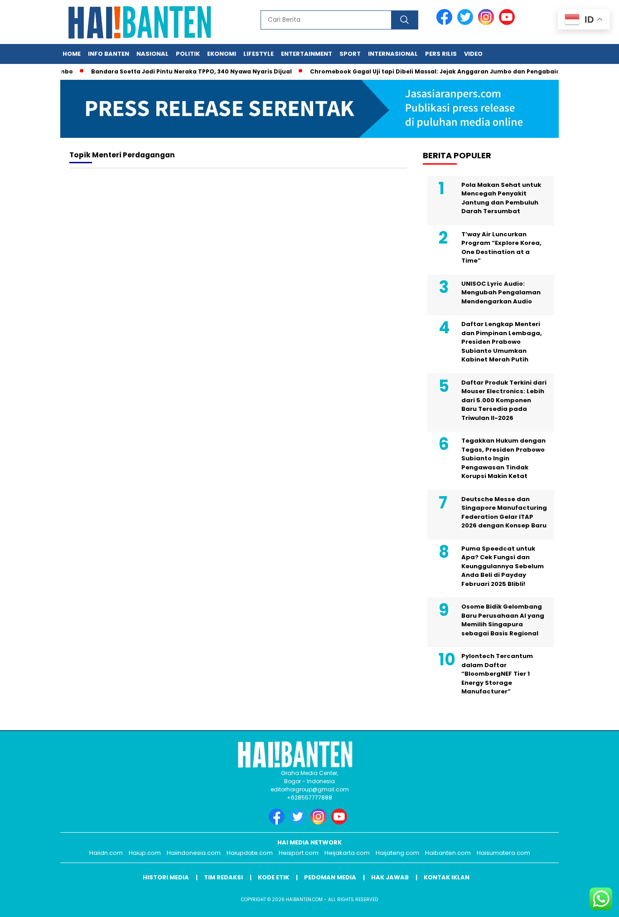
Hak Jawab (390, 877)
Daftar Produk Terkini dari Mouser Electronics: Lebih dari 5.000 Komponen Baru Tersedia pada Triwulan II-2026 (503, 400)
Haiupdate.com (250, 853)
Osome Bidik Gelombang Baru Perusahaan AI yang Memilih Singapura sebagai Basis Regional (502, 620)
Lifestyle (258, 53)
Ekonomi (221, 53)
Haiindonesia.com (194, 853)
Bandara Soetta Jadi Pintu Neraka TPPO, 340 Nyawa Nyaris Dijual (178, 71)
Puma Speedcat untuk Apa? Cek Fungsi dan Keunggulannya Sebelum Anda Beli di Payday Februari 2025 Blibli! (502, 566)
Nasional (152, 53)
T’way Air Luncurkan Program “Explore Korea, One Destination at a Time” (501, 247)
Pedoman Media (330, 877)
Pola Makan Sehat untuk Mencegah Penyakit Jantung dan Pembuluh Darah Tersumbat (501, 198)
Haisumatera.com (503, 853)
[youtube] (508, 23)
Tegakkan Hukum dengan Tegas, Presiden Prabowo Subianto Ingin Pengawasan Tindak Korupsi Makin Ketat (503, 458)
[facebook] (445, 23)
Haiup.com (145, 853)
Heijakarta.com (347, 853)
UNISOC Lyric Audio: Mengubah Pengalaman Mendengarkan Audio (501, 292)
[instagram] (487, 23)
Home (72, 53)
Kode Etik (273, 877)
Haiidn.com (106, 853)
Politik (188, 53)
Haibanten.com (448, 853)
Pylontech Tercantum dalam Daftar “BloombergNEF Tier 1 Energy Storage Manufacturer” (497, 674)
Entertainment (306, 53)
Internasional (393, 53)
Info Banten (108, 53)
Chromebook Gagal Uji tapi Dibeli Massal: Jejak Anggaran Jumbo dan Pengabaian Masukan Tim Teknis (457, 71)
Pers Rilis (441, 53)
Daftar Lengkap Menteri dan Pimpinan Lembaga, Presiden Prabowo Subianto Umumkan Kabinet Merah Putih (501, 342)
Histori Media (166, 877)
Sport (350, 53)
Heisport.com (299, 853)
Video (473, 53)
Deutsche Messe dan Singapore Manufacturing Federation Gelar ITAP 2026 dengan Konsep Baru (504, 512)
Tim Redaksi (223, 877)
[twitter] (466, 23)
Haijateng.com (397, 853)
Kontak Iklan (446, 877)
